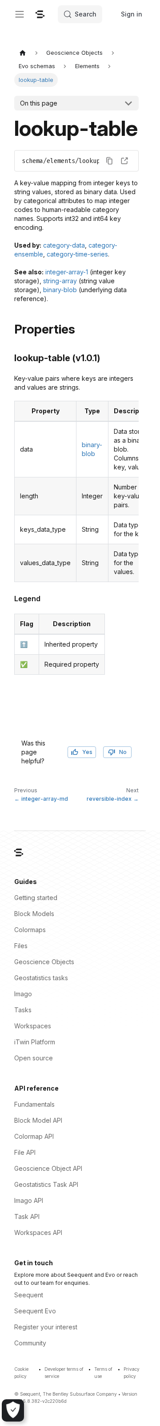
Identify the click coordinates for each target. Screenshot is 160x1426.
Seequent (28, 1295)
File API (25, 1152)
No (123, 752)
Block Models (34, 913)
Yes (87, 752)
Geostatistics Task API (46, 1184)
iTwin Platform (34, 1042)
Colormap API (34, 1136)
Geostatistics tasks (41, 978)
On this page (38, 103)
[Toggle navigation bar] (19, 14)
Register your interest (45, 1327)
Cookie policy (21, 1372)
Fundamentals (34, 1104)
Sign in (131, 14)
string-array (60, 281)
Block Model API (38, 1120)
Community (30, 1343)
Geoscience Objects (44, 962)
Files (21, 945)
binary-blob (60, 289)
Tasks (23, 1010)
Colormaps (30, 929)
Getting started (35, 897)
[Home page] (22, 53)
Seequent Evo (35, 1311)
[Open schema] (124, 160)
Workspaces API (38, 1232)
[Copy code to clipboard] (109, 160)
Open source (33, 1058)
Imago (23, 994)
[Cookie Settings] (13, 1410)
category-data (64, 245)
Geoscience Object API (48, 1168)
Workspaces (32, 1026)
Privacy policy (132, 1372)
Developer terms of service (64, 1372)
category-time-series (77, 254)
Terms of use (103, 1372)
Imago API (28, 1200)
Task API (27, 1216)
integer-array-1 (66, 272)
